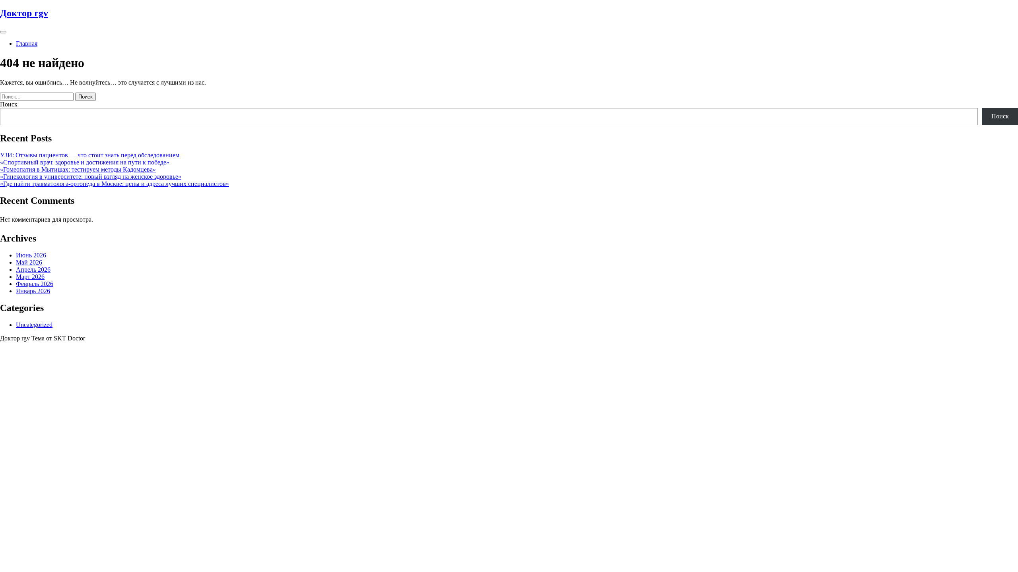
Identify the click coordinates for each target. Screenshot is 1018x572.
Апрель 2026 (33, 269)
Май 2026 (29, 262)
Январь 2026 (33, 291)
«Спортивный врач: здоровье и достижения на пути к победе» (84, 162)
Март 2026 (30, 276)
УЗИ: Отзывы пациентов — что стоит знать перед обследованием (89, 155)
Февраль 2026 (34, 283)
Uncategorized (34, 324)
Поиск (8, 104)
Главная (26, 43)
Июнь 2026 (31, 255)
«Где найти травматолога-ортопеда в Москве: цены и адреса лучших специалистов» (114, 183)
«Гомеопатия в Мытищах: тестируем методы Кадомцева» (78, 169)
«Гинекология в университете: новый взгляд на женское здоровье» (90, 176)
